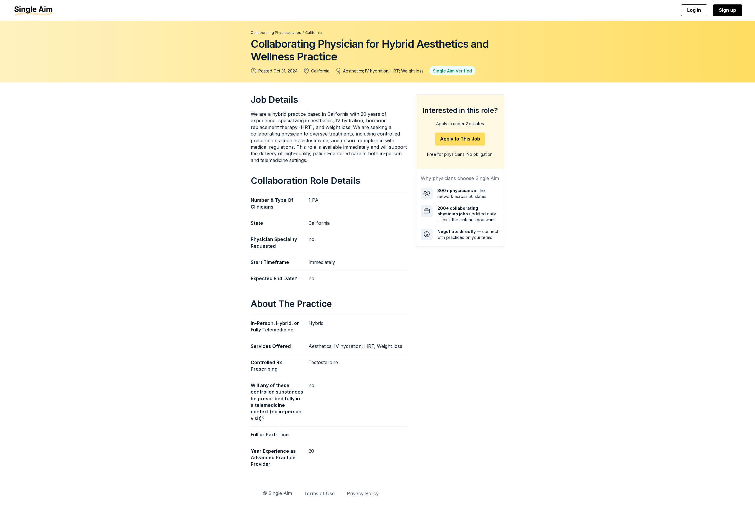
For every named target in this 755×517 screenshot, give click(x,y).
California (313, 32)
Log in (694, 10)
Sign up (727, 10)
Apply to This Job (460, 139)
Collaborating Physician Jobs (276, 32)
